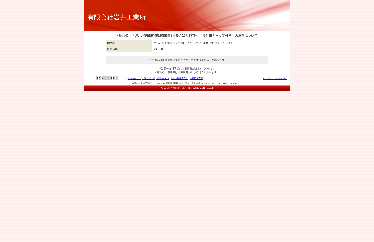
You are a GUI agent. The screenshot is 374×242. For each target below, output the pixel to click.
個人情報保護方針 (179, 78)
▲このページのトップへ (275, 78)
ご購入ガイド (148, 78)
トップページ (134, 78)
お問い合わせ (162, 78)
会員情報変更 (196, 78)
